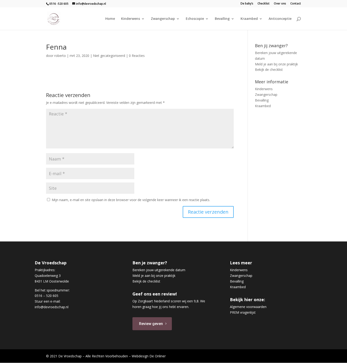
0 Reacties (137, 55)
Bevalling (222, 19)
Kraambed (249, 19)
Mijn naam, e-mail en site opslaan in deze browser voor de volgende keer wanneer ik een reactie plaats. (131, 200)
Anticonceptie (280, 19)
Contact (295, 3)
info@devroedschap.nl (51, 307)
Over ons (280, 3)
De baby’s (247, 3)
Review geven (151, 323)
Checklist (264, 3)
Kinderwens (130, 19)
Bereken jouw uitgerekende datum (158, 270)
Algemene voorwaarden (248, 306)
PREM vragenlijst (243, 312)
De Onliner (157, 356)
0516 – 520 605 (46, 295)
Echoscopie (195, 19)
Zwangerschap (163, 19)
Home (110, 19)
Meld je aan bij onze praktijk (276, 64)
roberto (60, 55)
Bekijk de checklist (269, 69)
